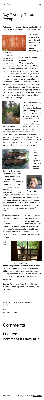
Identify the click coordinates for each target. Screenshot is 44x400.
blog (3, 312)
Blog (19, 302)
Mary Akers (6, 4)
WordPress (37, 396)
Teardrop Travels (27, 302)
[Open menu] (40, 4)
